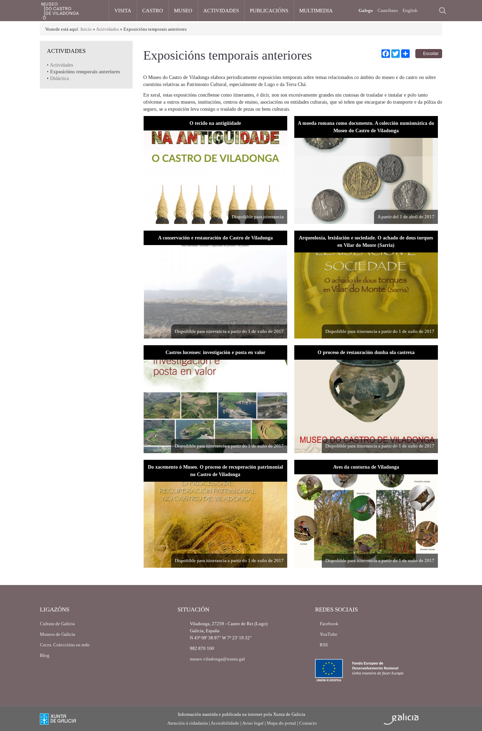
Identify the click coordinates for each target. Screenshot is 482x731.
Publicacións (269, 10)
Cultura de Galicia (57, 623)
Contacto (308, 723)
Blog (44, 655)
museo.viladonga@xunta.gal (217, 659)
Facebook (328, 623)
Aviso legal (253, 723)
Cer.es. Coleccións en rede (65, 644)
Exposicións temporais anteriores (85, 71)
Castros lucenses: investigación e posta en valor (215, 352)
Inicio (86, 29)
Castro (152, 10)
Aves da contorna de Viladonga (366, 467)
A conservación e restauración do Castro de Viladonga (215, 237)
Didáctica (59, 78)
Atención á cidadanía (187, 723)
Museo (183, 10)
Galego (366, 10)
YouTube (328, 634)
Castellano (388, 10)
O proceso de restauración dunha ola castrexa (366, 352)
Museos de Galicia (57, 634)
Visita (122, 10)
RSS (323, 644)
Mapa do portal (281, 723)
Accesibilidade (225, 723)
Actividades (221, 10)
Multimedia (316, 10)
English (410, 10)
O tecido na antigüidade (215, 123)
